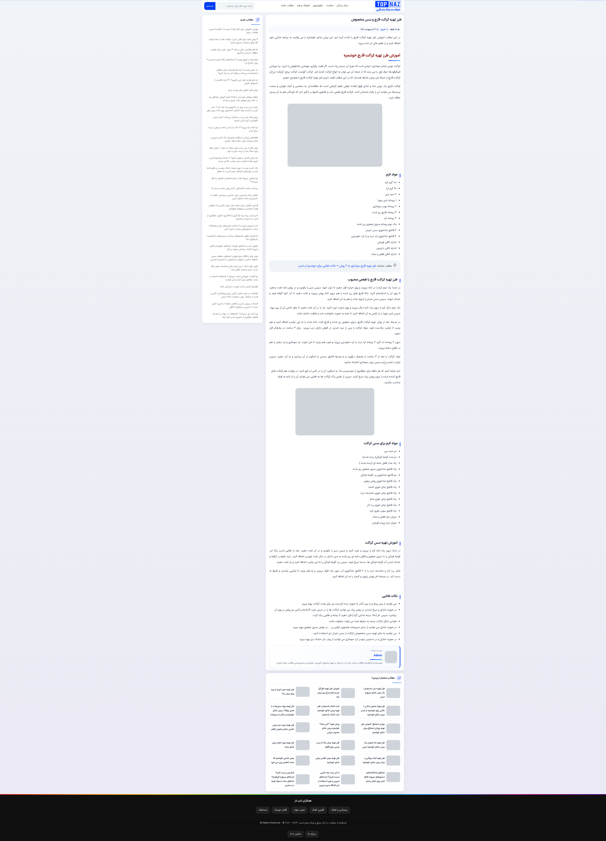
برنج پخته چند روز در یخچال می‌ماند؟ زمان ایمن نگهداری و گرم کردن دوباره (235, 119)
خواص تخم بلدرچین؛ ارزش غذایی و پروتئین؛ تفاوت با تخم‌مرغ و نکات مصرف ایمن (234, 197)
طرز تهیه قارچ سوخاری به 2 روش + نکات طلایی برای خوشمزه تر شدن (337, 266)
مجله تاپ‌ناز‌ (387, 6)
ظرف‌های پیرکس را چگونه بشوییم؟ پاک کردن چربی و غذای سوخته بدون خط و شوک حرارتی (234, 139)
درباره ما (312, 834)
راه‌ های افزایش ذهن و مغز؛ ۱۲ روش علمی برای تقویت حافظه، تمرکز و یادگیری (234, 51)
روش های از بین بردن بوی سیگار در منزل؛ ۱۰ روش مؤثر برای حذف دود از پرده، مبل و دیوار (233, 149)
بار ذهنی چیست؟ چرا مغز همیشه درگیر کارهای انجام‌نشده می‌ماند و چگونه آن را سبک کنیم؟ (237, 71)
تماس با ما (295, 834)
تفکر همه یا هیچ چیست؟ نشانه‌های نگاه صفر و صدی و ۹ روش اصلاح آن (232, 61)
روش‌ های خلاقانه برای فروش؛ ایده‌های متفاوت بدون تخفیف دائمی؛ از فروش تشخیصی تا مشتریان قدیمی (234, 257)
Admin (378, 655)
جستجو (209, 6)
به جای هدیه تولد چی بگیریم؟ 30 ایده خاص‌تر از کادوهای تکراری (236, 81)
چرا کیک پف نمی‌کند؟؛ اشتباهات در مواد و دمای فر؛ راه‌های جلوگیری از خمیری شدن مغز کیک (235, 315)
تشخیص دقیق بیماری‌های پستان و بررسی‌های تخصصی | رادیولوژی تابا (232, 237)
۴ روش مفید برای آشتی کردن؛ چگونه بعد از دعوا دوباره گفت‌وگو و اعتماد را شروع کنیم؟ (233, 41)
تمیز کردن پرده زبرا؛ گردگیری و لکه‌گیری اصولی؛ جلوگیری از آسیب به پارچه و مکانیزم (232, 217)
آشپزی (383, 29)
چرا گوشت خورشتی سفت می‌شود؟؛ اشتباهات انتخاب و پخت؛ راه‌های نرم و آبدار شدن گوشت (234, 278)
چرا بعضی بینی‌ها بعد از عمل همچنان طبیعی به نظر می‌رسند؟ (234, 180)
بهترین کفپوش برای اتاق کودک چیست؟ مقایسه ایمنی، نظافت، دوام (233, 31)
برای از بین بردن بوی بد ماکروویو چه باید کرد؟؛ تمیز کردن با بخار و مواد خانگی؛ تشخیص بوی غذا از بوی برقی (232, 109)
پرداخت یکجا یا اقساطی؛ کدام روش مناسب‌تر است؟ (234, 188)
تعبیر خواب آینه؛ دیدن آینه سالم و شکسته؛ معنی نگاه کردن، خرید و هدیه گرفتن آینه (234, 268)
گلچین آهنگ (318, 810)
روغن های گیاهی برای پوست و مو (243, 90)
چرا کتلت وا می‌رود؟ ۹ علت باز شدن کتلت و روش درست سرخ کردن (233, 129)
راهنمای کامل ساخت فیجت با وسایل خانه (239, 286)
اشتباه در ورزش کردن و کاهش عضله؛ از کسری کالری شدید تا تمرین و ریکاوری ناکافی (235, 305)
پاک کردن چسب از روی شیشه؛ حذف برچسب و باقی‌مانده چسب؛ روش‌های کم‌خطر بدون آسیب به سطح (232, 169)
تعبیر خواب (299, 810)
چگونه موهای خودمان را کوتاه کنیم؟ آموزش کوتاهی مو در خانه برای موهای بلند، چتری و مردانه (233, 98)
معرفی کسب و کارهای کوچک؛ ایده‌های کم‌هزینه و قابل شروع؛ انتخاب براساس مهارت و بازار (234, 247)
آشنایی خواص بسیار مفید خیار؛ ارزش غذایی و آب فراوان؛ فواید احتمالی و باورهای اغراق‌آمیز (233, 207)
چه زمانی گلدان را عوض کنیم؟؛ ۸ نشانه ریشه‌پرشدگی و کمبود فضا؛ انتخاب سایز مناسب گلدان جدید (233, 159)
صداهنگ (262, 810)
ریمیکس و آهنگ (339, 810)
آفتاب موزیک (280, 810)
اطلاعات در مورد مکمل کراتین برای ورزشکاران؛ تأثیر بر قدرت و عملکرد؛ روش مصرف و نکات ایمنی (234, 295)
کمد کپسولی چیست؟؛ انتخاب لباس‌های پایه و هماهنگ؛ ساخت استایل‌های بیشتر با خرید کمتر (233, 227)
